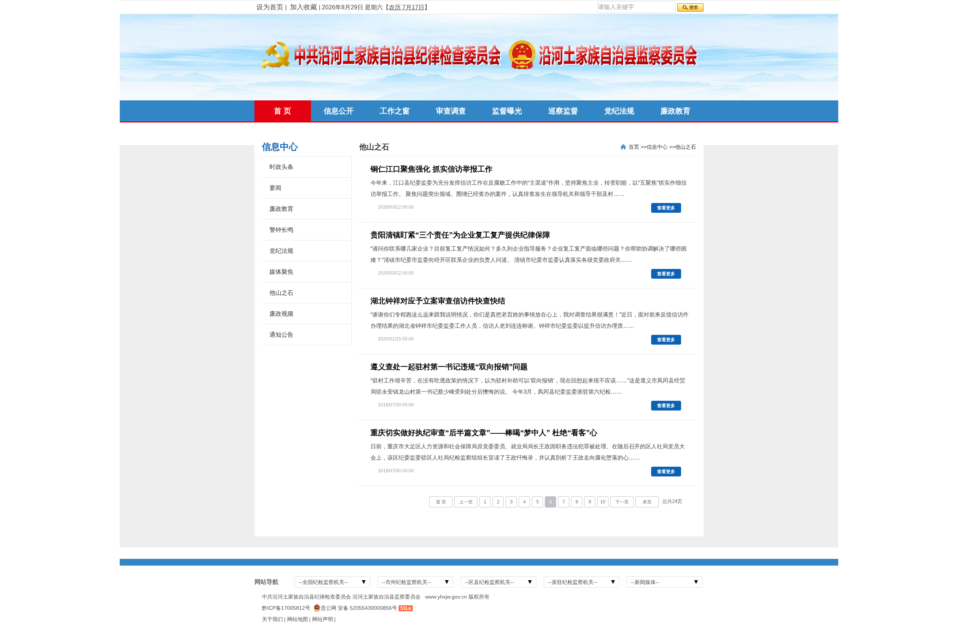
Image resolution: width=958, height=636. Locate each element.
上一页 (466, 502)
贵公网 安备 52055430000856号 (359, 608)
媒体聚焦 (281, 272)
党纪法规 (619, 111)
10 (602, 502)
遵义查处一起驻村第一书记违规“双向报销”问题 (449, 367)
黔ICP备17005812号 (286, 608)
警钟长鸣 (281, 230)
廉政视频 (281, 314)
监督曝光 (507, 111)
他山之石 (281, 293)
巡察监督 (563, 111)
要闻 (275, 188)
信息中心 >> (661, 147)
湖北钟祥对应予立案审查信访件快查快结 (437, 301)
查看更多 (666, 208)
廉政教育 (675, 111)
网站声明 (322, 619)
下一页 (622, 502)
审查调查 (451, 111)
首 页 (282, 111)
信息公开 (339, 111)
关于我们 (272, 619)
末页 (647, 502)
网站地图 (297, 619)
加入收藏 (303, 7)
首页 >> (638, 147)
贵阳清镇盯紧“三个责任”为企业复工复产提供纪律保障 (460, 235)
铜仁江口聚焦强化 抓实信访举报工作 (431, 169)
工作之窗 (395, 111)
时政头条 (281, 167)
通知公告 (281, 334)
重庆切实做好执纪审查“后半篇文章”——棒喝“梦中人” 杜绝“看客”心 (483, 432)
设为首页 (269, 7)
